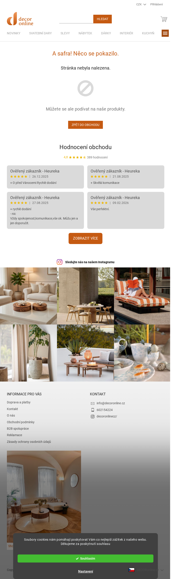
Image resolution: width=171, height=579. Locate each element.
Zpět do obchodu (84, 125)
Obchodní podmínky (19, 420)
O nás (9, 413)
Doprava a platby (17, 400)
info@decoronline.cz (109, 401)
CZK (138, 4)
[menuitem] (12, 33)
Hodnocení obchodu (84, 147)
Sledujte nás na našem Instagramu (88, 262)
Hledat (100, 19)
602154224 (103, 407)
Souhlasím (86, 558)
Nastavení (83, 571)
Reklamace (12, 433)
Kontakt (10, 407)
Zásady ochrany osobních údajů (27, 439)
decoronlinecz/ (105, 414)
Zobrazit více (83, 238)
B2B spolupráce (16, 426)
